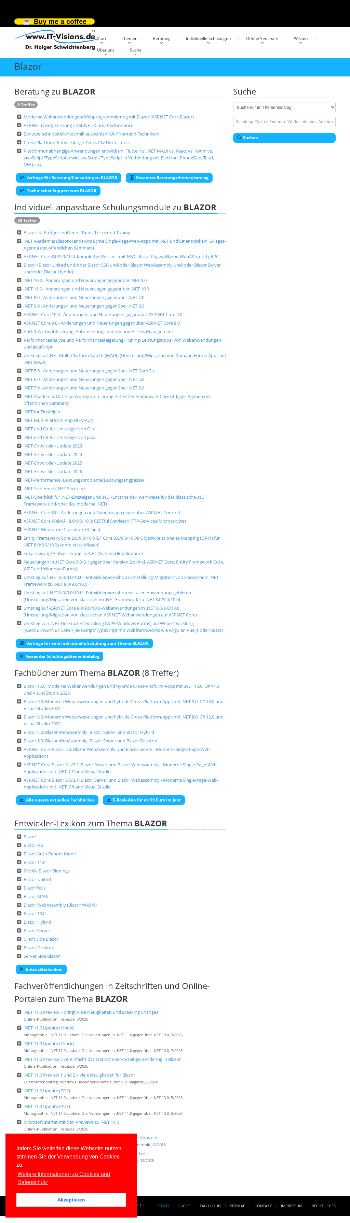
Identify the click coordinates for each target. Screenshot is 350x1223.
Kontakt (263, 1205)
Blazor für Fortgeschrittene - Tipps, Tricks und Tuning (77, 232)
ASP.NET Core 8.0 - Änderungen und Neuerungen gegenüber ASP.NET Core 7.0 (102, 512)
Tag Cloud (210, 1205)
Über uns (106, 50)
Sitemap (237, 1205)
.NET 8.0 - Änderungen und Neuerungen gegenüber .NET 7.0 (84, 297)
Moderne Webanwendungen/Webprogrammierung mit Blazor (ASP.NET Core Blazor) (109, 117)
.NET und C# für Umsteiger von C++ (59, 429)
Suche (136, 50)
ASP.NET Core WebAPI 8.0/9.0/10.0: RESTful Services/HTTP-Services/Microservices (105, 521)
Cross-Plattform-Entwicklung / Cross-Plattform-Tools (77, 142)
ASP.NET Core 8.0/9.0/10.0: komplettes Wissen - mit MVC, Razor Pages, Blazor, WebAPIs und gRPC (121, 256)
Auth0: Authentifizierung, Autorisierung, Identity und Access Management (98, 331)
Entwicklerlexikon (44, 969)
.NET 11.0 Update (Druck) (49, 1043)
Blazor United (37, 879)
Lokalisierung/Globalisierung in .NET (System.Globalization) (83, 553)
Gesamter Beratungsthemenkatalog (172, 178)
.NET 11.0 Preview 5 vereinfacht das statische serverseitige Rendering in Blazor (102, 1059)
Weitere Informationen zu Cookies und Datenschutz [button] (63, 1178)
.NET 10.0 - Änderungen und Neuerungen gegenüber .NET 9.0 (85, 280)
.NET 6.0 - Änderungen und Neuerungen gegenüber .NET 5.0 (84, 379)
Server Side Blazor (42, 956)
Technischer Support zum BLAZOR (61, 191)
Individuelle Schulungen (208, 38)
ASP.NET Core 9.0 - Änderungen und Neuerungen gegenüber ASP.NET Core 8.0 (102, 323)
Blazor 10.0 (34, 913)
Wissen (301, 38)
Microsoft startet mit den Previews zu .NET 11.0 (71, 1122)
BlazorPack (35, 888)
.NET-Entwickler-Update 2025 (53, 463)
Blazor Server (37, 930)
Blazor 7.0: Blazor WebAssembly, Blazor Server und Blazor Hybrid (89, 732)
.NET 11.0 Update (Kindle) (49, 1028)
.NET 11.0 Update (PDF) (47, 1090)
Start (101, 38)
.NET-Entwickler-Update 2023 (53, 446)
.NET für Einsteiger (42, 412)
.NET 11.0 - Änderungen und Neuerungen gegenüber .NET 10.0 (86, 289)
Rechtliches (324, 1205)
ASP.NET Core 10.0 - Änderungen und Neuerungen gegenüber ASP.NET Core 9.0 (103, 314)
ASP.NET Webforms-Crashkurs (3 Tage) (62, 529)
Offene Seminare (262, 38)
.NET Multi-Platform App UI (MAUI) (58, 420)
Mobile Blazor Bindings (47, 871)
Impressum (291, 1205)
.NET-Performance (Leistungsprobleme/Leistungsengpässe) (84, 480)
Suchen (250, 138)
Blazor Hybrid (37, 922)
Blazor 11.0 (34, 862)
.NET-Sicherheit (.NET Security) (54, 488)
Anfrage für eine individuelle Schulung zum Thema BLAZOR (87, 643)
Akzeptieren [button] (71, 1200)
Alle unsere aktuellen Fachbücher (60, 800)
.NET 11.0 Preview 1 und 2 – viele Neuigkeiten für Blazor (79, 1075)
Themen (129, 38)
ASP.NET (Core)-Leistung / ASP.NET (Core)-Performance (78, 125)
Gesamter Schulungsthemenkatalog (62, 656)
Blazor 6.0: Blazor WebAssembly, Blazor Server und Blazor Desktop (90, 741)
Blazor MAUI (36, 896)
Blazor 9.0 (33, 845)
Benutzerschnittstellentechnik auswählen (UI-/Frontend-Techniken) (92, 134)
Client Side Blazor (41, 939)
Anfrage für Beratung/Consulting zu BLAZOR (71, 178)
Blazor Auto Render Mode (50, 854)
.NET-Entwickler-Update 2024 (53, 454)
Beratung (162, 38)
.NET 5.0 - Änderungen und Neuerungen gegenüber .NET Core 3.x (89, 371)
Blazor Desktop (39, 947)
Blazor (30, 837)
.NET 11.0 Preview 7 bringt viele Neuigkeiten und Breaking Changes (91, 1012)
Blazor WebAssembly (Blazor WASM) (60, 905)
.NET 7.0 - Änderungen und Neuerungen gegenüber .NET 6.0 (84, 388)
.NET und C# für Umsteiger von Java (59, 437)
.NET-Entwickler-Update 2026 (53, 471)
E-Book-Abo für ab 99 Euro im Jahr (147, 800)
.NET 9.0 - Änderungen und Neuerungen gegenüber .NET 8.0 (84, 306)
